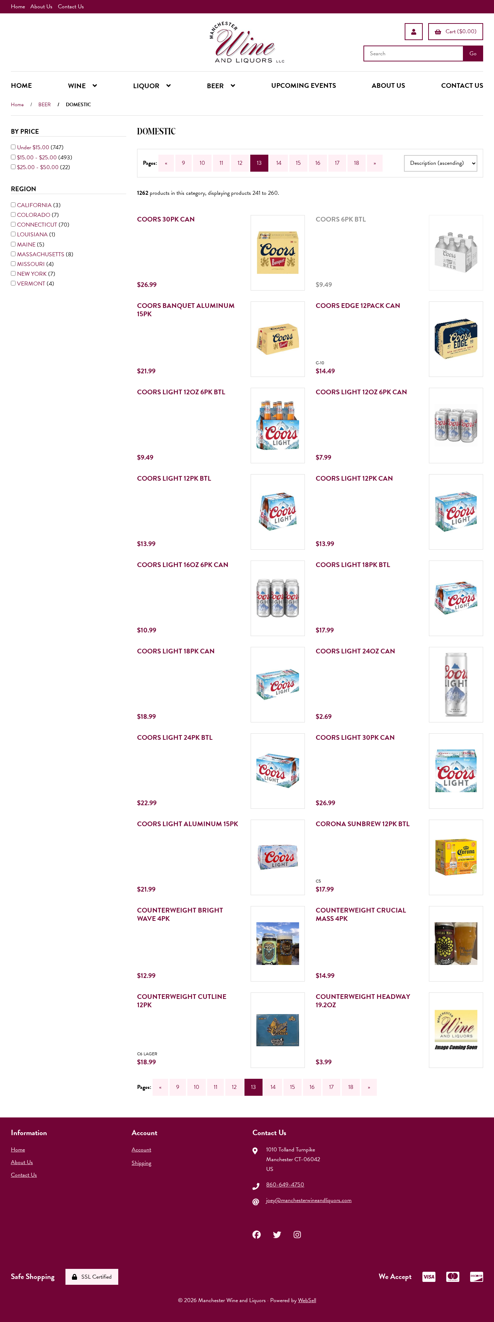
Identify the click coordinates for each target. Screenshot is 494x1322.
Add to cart (285, 299)
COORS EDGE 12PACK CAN (358, 305)
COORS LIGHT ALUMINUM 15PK (187, 824)
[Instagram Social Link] (297, 1233)
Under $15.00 (34, 147)
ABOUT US (388, 85)
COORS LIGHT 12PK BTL (174, 478)
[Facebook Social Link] (256, 1233)
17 (337, 163)
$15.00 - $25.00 (37, 157)
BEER (44, 104)
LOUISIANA (33, 234)
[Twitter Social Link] (277, 1233)
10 (202, 163)
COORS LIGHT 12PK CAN (354, 478)
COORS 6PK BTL (341, 219)
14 (278, 163)
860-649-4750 (285, 1184)
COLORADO (34, 215)
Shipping (141, 1163)
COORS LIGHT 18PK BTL (353, 564)
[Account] (414, 31)
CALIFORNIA (35, 205)
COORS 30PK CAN (166, 219)
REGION (24, 189)
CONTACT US (462, 85)
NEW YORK (32, 274)
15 (298, 163)
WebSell (307, 1300)
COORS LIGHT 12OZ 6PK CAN (361, 392)
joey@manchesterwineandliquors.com (309, 1200)
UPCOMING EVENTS (303, 85)
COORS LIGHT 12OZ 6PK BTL (181, 392)
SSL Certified (95, 1276)
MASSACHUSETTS (41, 254)
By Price (26, 131)
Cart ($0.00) (460, 31)
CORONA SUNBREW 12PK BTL (363, 824)
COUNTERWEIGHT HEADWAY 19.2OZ (363, 1000)
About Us (41, 6)
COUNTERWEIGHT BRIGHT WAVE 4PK (180, 914)
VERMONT (32, 283)
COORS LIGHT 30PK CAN (355, 737)
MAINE (27, 244)
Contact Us (71, 6)
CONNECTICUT (38, 224)
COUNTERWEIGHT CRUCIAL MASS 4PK (361, 914)
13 (259, 163)
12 (240, 163)
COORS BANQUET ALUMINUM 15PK (186, 309)
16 (317, 163)
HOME (21, 85)
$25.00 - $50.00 (38, 167)
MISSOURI (31, 264)
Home (18, 6)
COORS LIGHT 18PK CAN (176, 651)
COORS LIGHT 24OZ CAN (355, 651)
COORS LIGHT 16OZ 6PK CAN (183, 564)
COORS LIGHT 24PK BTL (175, 737)
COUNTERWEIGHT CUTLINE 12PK (181, 1000)
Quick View (287, 260)
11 (221, 163)
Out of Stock (461, 299)
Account (141, 1149)
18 (356, 163)
